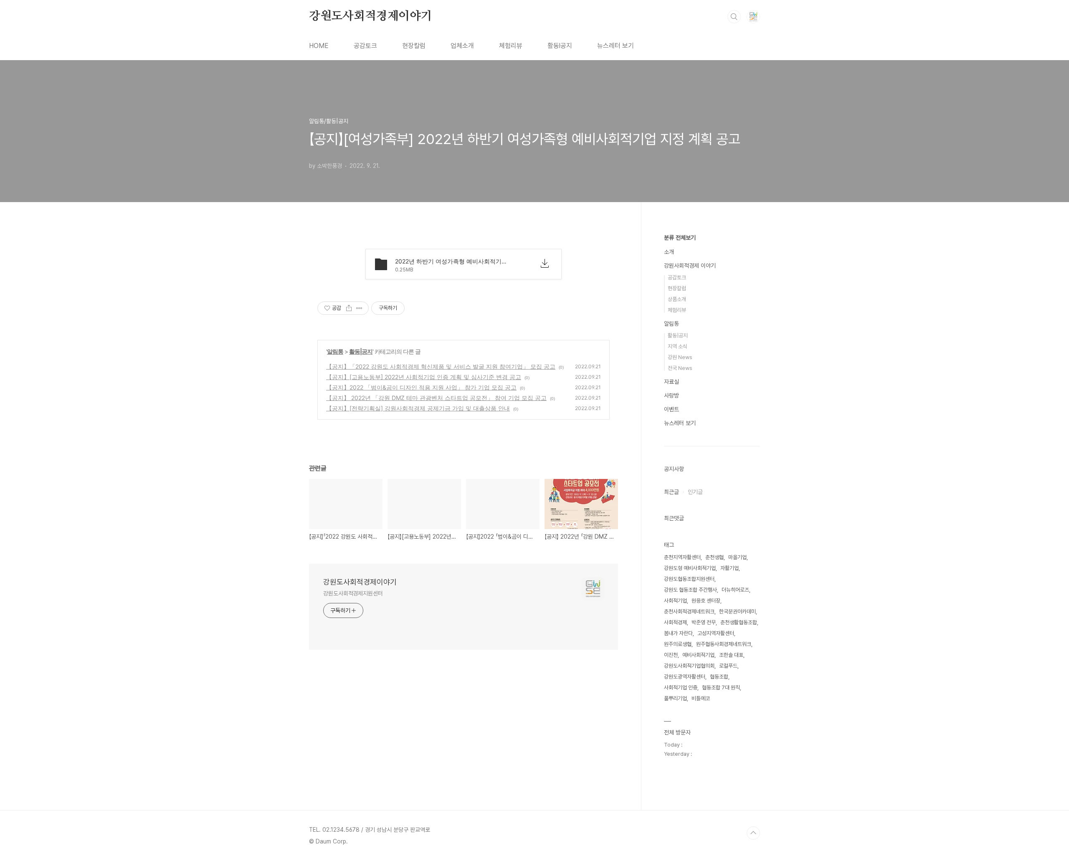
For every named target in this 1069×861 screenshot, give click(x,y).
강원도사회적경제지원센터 (353, 593)
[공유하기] (349, 308)
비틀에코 (701, 698)
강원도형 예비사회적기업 (690, 568)
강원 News (680, 357)
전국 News (680, 368)
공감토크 (365, 46)
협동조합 (719, 677)
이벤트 (671, 409)
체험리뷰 (510, 46)
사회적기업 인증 (680, 687)
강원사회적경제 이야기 (690, 265)
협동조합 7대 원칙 (721, 687)
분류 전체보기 (680, 237)
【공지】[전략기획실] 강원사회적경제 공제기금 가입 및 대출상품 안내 (418, 408)
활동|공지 (360, 351)
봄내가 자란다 (678, 633)
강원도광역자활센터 (684, 677)
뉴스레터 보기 (615, 46)
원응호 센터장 (706, 601)
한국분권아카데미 (737, 611)
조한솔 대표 (731, 655)
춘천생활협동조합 (738, 622)
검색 (734, 16)
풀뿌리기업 (675, 698)
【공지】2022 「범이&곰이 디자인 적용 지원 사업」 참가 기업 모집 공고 (421, 387)
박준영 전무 (704, 622)
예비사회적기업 (698, 655)
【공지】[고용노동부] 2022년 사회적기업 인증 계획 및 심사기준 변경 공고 (423, 376)
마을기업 (737, 557)
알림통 (335, 351)
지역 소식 (677, 346)
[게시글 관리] (359, 308)
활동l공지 (559, 46)
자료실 (671, 381)
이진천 (671, 655)
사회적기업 (675, 601)
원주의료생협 (678, 644)
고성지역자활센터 (715, 633)
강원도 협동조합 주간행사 (690, 590)
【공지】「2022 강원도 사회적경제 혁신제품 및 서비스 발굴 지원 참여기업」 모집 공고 (440, 366)
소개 (669, 251)
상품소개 (677, 299)
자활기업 (729, 568)
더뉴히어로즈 (735, 590)
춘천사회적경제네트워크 (689, 611)
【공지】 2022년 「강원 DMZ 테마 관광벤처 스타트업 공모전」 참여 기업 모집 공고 (436, 397)
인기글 (695, 492)
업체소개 (462, 46)
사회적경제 (675, 622)
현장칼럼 (414, 46)
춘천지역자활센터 (682, 557)
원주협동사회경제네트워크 (723, 644)
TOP (753, 833)
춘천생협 (714, 557)
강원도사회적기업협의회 (689, 666)
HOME (319, 46)
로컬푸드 (728, 666)
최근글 (671, 492)
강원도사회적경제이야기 (370, 16)
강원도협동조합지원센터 (689, 579)
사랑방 (671, 395)
